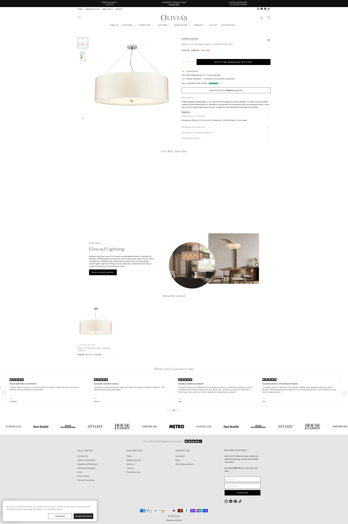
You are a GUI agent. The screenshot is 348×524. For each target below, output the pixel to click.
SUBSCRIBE (242, 493)
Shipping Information (193, 127)
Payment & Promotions (87, 464)
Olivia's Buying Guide (184, 464)
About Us (131, 464)
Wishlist (118, 9)
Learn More (60, 516)
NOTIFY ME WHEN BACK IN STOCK (233, 62)
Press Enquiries (133, 472)
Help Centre (107, 9)
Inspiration (180, 456)
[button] (3, 393)
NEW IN (114, 25)
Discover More (103, 272)
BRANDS (198, 25)
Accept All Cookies (83, 516)
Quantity (187, 56)
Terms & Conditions (86, 480)
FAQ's (79, 472)
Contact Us (82, 456)
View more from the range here (226, 90)
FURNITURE (145, 25)
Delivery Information (86, 460)
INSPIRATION (229, 25)
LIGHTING (162, 25)
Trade (80, 9)
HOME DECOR (181, 25)
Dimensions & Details (193, 116)
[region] (49, 511)
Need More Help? (191, 138)
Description (188, 98)
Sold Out (100, 203)
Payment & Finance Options (197, 133)
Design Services (92, 9)
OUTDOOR (127, 25)
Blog (177, 460)
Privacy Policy (83, 476)
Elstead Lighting (190, 39)
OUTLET (213, 25)
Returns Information (86, 468)
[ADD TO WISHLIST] (269, 40)
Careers (130, 468)
